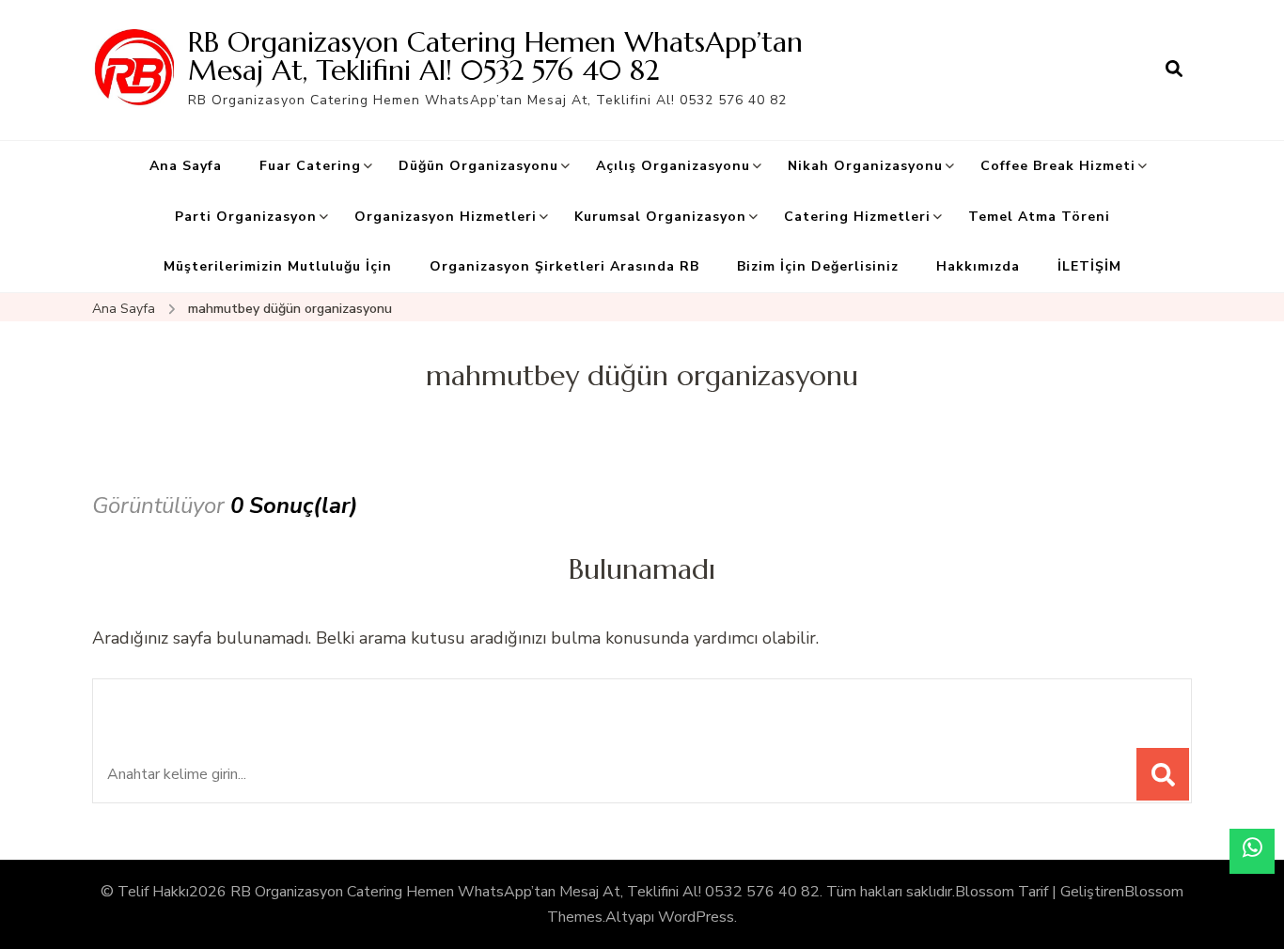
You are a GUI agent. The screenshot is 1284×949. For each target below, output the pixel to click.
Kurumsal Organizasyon (660, 217)
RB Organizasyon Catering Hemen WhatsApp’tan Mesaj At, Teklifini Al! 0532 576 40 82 (495, 55)
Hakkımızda (978, 266)
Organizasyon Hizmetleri (445, 217)
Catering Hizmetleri (857, 217)
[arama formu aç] (1174, 69)
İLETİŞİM (1089, 266)
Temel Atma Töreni (1039, 217)
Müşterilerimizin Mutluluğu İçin (278, 266)
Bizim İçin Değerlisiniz (818, 266)
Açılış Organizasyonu (673, 166)
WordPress (696, 917)
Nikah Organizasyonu (865, 166)
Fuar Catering (310, 166)
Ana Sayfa (185, 166)
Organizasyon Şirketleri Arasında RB (564, 266)
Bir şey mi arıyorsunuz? (236, 703)
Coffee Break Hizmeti (1057, 166)
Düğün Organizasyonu (478, 166)
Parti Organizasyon (246, 217)
